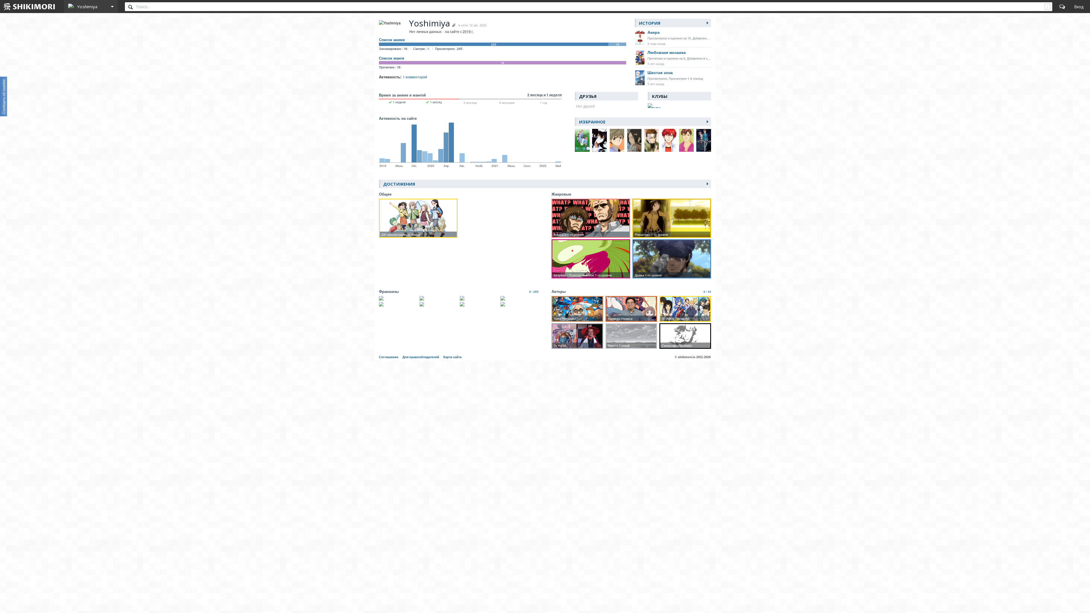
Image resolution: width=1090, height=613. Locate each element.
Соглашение (388, 357)
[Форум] (1062, 6)
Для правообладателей (421, 357)
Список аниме (392, 39)
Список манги (391, 58)
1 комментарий (415, 76)
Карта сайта (452, 357)
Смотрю (421, 48)
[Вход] (1079, 6)
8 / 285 (533, 291)
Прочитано (389, 67)
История (650, 23)
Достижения (399, 184)
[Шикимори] (29, 6)
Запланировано (393, 48)
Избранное (592, 122)
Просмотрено (448, 48)
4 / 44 (707, 291)
